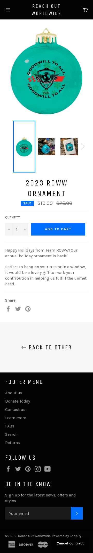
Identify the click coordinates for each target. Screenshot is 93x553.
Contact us (15, 409)
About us (13, 392)
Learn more (15, 417)
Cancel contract (70, 543)
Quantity (12, 217)
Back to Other (49, 347)
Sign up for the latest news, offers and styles (40, 498)
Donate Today (17, 401)
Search (11, 434)
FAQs (9, 426)
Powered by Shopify (66, 536)
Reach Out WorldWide (46, 9)
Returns (12, 442)
